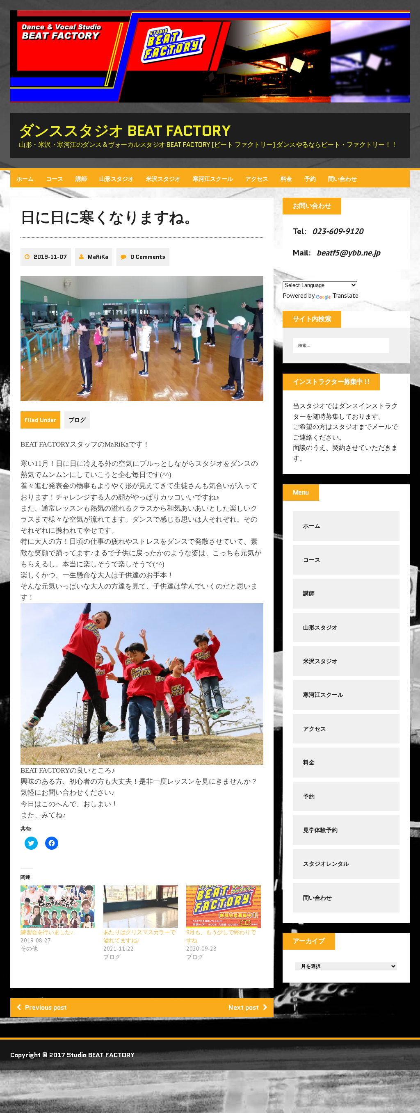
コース (54, 179)
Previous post (46, 1007)
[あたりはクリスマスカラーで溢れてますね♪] (140, 906)
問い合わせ (342, 179)
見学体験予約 (320, 830)
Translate (345, 295)
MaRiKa (98, 257)
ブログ (77, 420)
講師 (81, 179)
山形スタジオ (116, 179)
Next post (243, 1007)
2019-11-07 (50, 257)
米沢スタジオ (163, 179)
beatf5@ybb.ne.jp (348, 252)
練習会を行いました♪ (47, 932)
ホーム (25, 179)
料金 (286, 179)
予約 (310, 179)
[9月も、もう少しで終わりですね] (223, 906)
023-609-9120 (337, 231)
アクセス (256, 179)
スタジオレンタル (326, 864)
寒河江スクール (213, 179)
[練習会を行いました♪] (58, 906)
